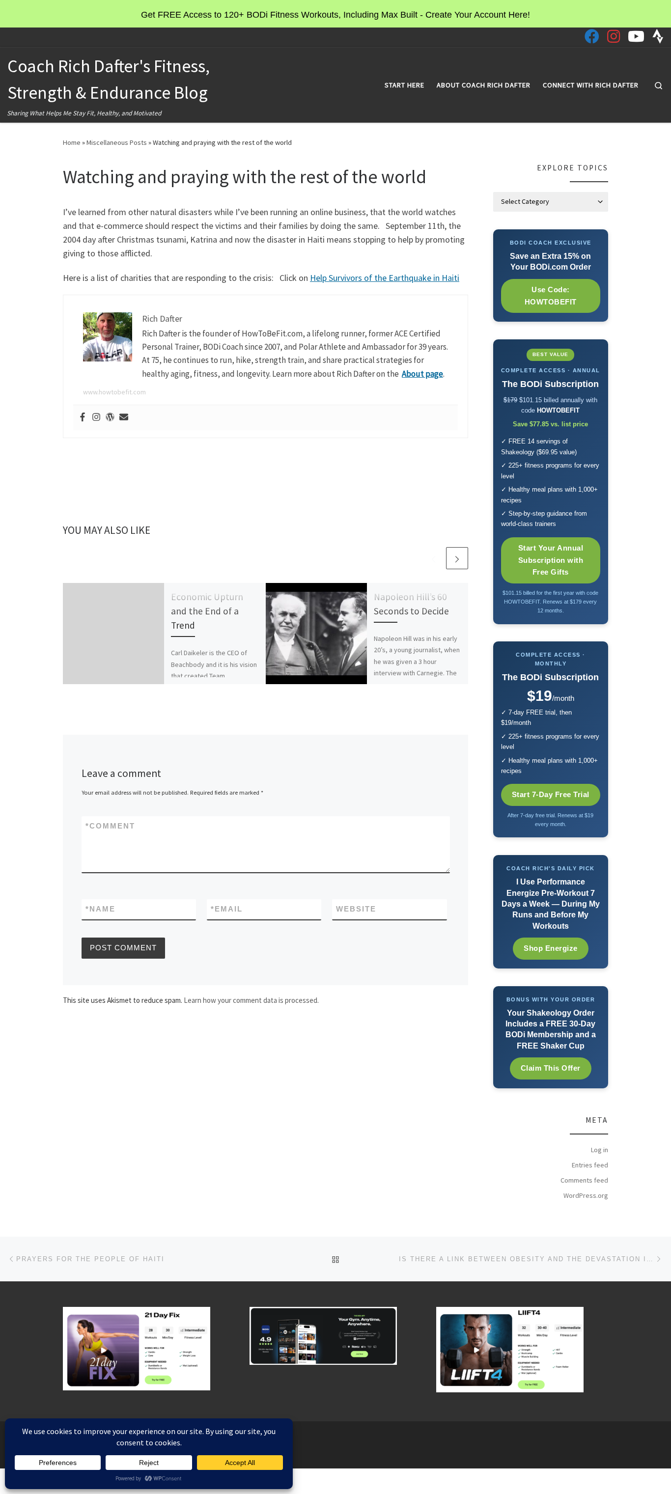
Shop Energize (551, 948)
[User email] (123, 418)
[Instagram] (96, 418)
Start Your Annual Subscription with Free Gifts (551, 560)
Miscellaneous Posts (116, 142)
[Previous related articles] (433, 558)
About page (422, 373)
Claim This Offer (551, 1068)
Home (72, 142)
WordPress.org (585, 1195)
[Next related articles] (457, 558)
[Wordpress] (110, 418)
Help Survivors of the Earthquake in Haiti (384, 277)
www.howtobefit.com (114, 391)
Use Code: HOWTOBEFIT (551, 295)
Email (227, 909)
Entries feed (590, 1165)
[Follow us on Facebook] (592, 36)
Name (100, 909)
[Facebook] (82, 418)
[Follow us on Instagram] (613, 36)
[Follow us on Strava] (658, 36)
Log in (599, 1149)
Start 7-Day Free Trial (550, 794)
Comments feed (584, 1180)
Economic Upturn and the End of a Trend (207, 611)
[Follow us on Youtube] (636, 36)
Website (356, 909)
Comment (110, 826)
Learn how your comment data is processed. (251, 1000)
